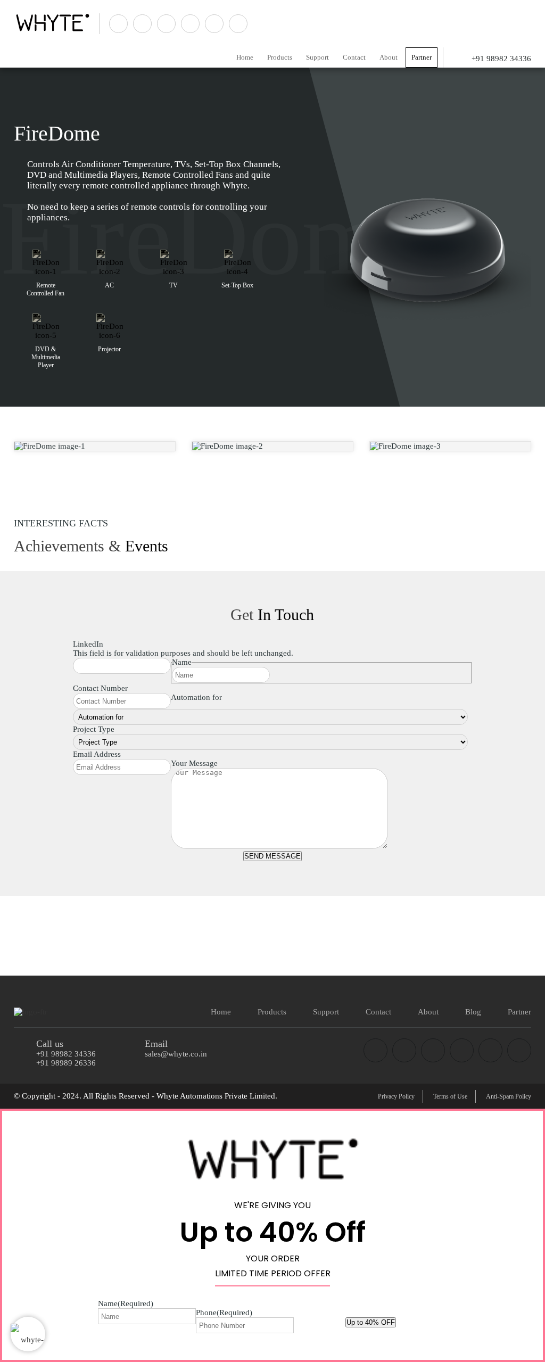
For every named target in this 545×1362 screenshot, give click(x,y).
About (388, 57)
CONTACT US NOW (479, 932)
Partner (421, 57)
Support (317, 57)
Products (279, 57)
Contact (354, 57)
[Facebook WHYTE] (375, 1050)
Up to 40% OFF (370, 1322)
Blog (473, 1012)
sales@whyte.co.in (176, 1054)
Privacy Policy (396, 1096)
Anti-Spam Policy (508, 1096)
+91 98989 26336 (66, 1063)
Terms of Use (450, 1096)
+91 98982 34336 (66, 1054)
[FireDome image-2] (272, 446)
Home (244, 57)
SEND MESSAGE (272, 856)
